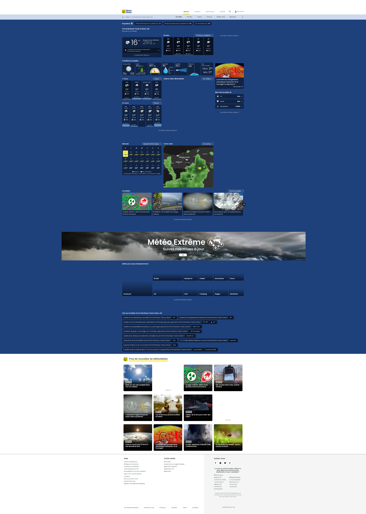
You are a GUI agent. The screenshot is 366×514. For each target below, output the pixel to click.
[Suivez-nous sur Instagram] (220, 463)
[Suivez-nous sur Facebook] (215, 463)
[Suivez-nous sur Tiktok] (230, 463)
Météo (128, 17)
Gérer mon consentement (133, 474)
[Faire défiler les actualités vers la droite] (244, 204)
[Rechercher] (230, 11)
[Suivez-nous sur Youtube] (225, 463)
